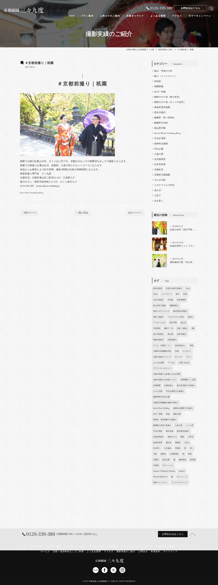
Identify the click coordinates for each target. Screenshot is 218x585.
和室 (190, 454)
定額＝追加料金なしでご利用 (68, 551)
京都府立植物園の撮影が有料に (166, 403)
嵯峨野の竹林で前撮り (162, 425)
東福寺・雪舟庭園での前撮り (165, 420)
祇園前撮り (174, 305)
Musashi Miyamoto (160, 477)
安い (191, 448)
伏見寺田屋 (160, 164)
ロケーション (167, 465)
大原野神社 (174, 454)
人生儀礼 (167, 448)
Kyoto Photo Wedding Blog (31, 193)
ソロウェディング (186, 546)
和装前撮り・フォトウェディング (124, 546)
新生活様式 (160, 112)
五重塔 (156, 460)
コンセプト (186, 351)
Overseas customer (75, 546)
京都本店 (158, 169)
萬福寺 (178, 442)
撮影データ (168, 328)
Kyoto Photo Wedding (161, 408)
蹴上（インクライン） (165, 76)
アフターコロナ (159, 322)
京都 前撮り (182, 328)
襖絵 (182, 437)
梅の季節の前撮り (180, 311)
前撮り (190, 317)
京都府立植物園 (162, 175)
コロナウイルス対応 (164, 185)
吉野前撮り (172, 340)
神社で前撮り (158, 317)
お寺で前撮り (158, 300)
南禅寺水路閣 (161, 143)
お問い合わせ (184, 363)
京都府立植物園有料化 (162, 351)
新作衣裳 (169, 431)
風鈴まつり (172, 437)
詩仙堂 (157, 81)
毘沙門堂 (173, 322)
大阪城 (156, 465)
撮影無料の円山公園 (161, 397)
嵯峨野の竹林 (161, 123)
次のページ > (135, 212)
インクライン (166, 294)
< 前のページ (29, 212)
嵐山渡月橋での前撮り (186, 385)
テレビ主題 (157, 391)
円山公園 (158, 149)
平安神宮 (156, 328)
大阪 (155, 454)
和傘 (168, 414)
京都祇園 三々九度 (187, 380)
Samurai (182, 471)
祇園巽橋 (158, 86)
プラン (188, 357)
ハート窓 (189, 425)
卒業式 (178, 448)
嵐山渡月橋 (160, 128)
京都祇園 (156, 385)
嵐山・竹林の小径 (163, 71)
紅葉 (185, 294)
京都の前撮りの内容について (165, 380)
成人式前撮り (158, 334)
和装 (191, 345)
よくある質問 (158, 363)
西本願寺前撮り (183, 431)
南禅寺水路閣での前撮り (183, 408)
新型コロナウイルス (161, 311)
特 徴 (148, 546)
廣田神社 (182, 460)
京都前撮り (168, 385)
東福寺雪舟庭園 (162, 107)
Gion (188, 288)
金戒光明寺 (157, 442)
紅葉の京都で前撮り (174, 288)
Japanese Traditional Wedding (164, 471)
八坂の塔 (158, 154)
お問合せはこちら (190, 8)
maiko (155, 294)
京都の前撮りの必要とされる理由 (166, 374)
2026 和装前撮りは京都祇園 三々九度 (99, 581)
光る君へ (158, 201)
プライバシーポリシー (162, 368)
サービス (178, 357)
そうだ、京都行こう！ (162, 345)
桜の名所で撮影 (159, 305)
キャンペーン (182, 477)
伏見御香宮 (160, 159)
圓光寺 (168, 442)
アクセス (171, 363)
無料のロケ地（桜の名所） (167, 97)
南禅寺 (163, 454)
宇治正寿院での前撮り (175, 391)
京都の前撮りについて (162, 357)
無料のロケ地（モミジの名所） (170, 102)
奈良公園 (166, 460)
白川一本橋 (160, 92)
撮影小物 (177, 414)
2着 (193, 328)
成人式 (157, 190)
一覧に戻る (82, 212)
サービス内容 (96, 546)
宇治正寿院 (160, 138)
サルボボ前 (160, 180)
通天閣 (192, 460)
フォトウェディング (179, 482)
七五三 (157, 195)
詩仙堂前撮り (158, 437)
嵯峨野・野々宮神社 (164, 117)
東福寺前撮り (158, 340)
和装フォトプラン (160, 482)
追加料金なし (180, 345)
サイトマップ (170, 551)
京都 (177, 351)
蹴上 (178, 294)
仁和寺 (190, 437)
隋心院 (170, 334)
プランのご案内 (53, 546)
